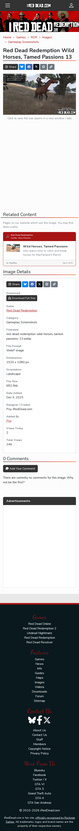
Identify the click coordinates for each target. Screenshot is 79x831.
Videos (39, 687)
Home (7, 37)
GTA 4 (39, 798)
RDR (34, 37)
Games (21, 37)
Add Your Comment (22, 469)
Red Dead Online (39, 624)
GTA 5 (39, 789)
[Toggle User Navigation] (71, 5)
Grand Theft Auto (39, 793)
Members (39, 744)
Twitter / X (40, 779)
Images (47, 37)
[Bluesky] (22, 67)
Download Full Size (23, 298)
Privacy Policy (39, 753)
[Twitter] (36, 67)
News (39, 664)
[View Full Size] (39, 94)
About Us (39, 730)
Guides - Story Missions (20, 238)
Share (12, 67)
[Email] (43, 67)
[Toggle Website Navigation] (7, 5)
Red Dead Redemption (22, 235)
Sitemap (39, 701)
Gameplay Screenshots (23, 42)
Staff (39, 739)
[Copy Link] (51, 67)
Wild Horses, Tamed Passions (45, 246)
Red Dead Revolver (39, 642)
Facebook (39, 775)
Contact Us (39, 735)
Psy (9, 421)
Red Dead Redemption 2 (39, 628)
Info (39, 668)
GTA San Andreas (39, 803)
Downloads (39, 691)
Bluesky (39, 770)
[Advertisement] (39, 169)
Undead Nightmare (39, 633)
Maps (39, 678)
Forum (39, 696)
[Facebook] (29, 67)
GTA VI (39, 784)
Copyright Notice (39, 749)
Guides (39, 673)
